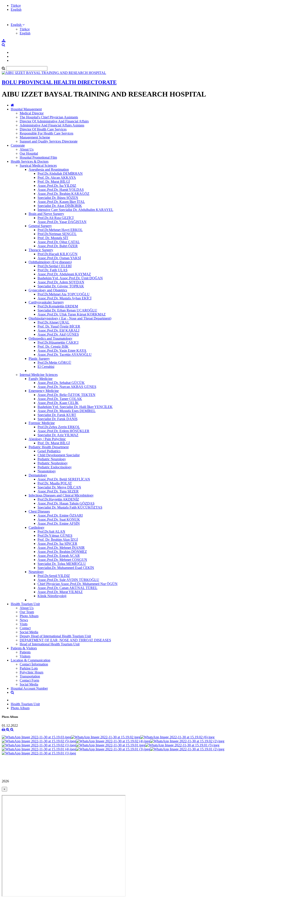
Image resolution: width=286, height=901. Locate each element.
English (16, 9)
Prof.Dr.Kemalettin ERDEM (58, 306)
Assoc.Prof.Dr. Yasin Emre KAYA (62, 350)
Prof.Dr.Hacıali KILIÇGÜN (58, 254)
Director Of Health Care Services (43, 129)
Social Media (29, 632)
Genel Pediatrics (49, 451)
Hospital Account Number (29, 688)
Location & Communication (30, 660)
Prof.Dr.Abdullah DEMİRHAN (60, 173)
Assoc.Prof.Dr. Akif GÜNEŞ (58, 334)
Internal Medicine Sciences (39, 375)
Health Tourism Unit (25, 604)
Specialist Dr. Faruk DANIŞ (58, 419)
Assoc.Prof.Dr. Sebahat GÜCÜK (61, 383)
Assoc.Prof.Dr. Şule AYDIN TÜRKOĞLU (68, 580)
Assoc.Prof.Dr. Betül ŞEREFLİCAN (64, 479)
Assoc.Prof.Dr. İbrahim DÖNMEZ (62, 552)
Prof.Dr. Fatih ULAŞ (52, 270)
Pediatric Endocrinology (55, 467)
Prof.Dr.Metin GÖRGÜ (54, 362)
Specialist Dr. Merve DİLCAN (59, 487)
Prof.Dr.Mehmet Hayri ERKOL (60, 230)
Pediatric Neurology (52, 459)
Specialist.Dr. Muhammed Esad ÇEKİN (66, 568)
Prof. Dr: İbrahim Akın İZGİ (58, 539)
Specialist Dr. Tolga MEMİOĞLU (62, 564)
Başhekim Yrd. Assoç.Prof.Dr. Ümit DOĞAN (70, 278)
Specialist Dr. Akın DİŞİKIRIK (60, 206)
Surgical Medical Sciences (38, 165)
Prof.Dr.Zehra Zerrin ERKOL (59, 427)
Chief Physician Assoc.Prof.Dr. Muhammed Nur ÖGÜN (78, 584)
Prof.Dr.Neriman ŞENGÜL (57, 234)
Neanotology (47, 471)
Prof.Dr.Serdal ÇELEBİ (55, 266)
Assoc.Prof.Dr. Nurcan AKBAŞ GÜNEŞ (67, 387)
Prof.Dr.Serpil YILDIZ (54, 576)
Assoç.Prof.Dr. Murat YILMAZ (60, 592)
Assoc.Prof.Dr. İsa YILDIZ (57, 185)
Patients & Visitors (24, 648)
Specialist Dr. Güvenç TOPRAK (61, 286)
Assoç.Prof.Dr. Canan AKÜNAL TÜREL (67, 588)
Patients (25, 652)
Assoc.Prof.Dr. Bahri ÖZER (58, 246)
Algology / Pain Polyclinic (47, 439)
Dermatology (38, 475)
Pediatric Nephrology (53, 463)
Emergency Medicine (44, 391)
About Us (27, 149)
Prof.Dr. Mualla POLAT (55, 483)
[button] (18, 25)
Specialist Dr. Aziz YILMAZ (58, 435)
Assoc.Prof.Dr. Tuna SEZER (58, 491)
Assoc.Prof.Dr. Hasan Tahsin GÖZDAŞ (66, 503)
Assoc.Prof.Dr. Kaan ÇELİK (58, 403)
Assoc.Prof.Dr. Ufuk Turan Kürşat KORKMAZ (72, 314)
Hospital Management (26, 109)
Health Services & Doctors (29, 161)
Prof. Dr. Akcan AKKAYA (57, 177)
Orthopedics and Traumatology (50, 338)
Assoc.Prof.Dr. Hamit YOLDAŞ (61, 190)
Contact (25, 628)
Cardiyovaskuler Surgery (46, 302)
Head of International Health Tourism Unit (50, 644)
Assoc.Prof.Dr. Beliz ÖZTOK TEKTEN (66, 395)
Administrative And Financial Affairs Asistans (52, 125)
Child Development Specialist (59, 455)
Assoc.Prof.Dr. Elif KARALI (58, 330)
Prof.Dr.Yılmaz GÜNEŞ (55, 535)
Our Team (27, 612)
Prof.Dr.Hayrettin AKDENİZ (58, 499)
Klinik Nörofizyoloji (52, 596)
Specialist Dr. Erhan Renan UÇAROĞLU (67, 310)
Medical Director (32, 113)
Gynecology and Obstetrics (48, 290)
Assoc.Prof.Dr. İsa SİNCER (57, 543)
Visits (23, 624)
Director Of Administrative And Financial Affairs (54, 121)
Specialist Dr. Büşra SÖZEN (58, 198)
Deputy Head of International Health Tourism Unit (55, 636)
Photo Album (29, 616)
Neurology (36, 572)
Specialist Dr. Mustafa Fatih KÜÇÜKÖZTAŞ (70, 507)
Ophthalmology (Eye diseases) (50, 262)
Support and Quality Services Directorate (49, 141)
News (24, 620)
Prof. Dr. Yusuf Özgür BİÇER (59, 326)
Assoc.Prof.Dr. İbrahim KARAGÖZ (63, 194)
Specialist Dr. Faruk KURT (57, 415)
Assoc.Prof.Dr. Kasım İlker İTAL (61, 202)
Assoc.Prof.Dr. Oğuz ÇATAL (59, 242)
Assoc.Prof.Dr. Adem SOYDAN (61, 282)
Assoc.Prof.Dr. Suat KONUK (59, 519)
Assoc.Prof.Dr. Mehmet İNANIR (61, 547)
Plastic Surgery (39, 358)
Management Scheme (35, 137)
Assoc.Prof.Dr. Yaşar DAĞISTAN (62, 222)
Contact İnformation (34, 664)
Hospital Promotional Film (38, 157)
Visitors (25, 656)
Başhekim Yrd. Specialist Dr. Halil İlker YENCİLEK (75, 407)
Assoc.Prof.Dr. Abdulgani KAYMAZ (64, 274)
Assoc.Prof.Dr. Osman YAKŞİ (59, 258)
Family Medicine (41, 379)
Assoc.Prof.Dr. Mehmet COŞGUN (62, 560)
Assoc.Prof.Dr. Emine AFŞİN (59, 523)
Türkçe (16, 5)
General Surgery (40, 226)
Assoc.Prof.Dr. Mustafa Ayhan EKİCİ (64, 298)
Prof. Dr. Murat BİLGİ (54, 181)
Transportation (30, 676)
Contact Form (29, 680)
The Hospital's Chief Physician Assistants (49, 117)
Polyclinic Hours (31, 672)
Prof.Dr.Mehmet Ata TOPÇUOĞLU (64, 294)
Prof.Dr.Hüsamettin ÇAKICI (58, 342)
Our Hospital (29, 153)
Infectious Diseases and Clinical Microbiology (61, 495)
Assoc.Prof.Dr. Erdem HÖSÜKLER (63, 431)
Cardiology (36, 527)
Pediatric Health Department (49, 447)
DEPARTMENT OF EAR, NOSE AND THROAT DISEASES (65, 640)
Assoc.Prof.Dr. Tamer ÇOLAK (60, 399)
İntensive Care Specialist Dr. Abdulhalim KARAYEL (75, 210)
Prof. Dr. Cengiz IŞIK (53, 346)
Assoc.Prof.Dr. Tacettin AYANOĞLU (65, 354)
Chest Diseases (39, 511)
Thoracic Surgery (41, 250)
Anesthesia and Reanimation (49, 169)
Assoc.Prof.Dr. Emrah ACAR (59, 556)
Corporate (18, 145)
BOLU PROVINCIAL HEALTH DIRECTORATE (59, 82)
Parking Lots (29, 668)
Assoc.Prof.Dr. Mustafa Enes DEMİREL (67, 411)
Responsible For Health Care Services (46, 133)
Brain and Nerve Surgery (46, 214)
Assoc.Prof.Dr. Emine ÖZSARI (60, 515)
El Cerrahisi (46, 366)
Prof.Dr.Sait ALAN (51, 531)
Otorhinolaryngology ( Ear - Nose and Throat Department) (70, 318)
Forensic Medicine (42, 423)
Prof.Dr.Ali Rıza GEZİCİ (56, 218)
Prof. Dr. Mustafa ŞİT (53, 238)
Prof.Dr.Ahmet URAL (53, 322)
